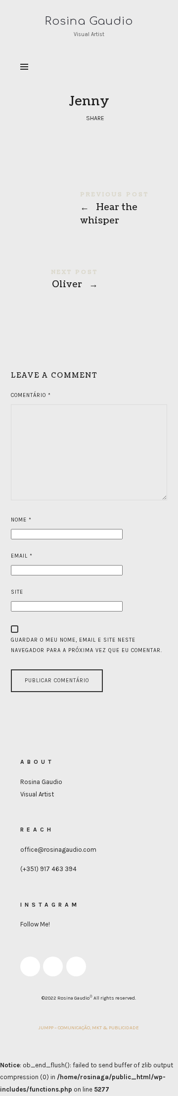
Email (22, 556)
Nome (21, 520)
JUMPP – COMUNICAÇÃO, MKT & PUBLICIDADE (89, 1028)
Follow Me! (35, 924)
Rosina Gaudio (41, 782)
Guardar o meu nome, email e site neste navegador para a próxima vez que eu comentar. (86, 645)
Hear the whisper (89, 210)
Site (17, 592)
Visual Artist (37, 794)
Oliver (89, 281)
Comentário (31, 395)
